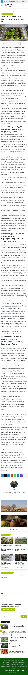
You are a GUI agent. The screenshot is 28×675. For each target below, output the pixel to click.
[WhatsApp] (15, 475)
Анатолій (4, 21)
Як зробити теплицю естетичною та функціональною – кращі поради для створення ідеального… (7, 548)
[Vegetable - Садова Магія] (8, 5)
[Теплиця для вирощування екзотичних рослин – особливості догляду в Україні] (21, 540)
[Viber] (21, 475)
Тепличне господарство (11, 11)
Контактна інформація (14, 672)
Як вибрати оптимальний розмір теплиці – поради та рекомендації (6, 564)
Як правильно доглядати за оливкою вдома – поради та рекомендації (16, 645)
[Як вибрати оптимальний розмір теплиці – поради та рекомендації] (7, 557)
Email (2, 599)
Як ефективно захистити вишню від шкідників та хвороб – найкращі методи (17, 639)
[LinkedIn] (8, 475)
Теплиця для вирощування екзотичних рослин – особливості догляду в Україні (20, 548)
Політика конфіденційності (18, 670)
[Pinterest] (12, 475)
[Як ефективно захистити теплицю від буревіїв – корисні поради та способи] (21, 557)
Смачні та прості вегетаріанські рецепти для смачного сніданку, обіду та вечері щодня (17, 633)
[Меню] (1, 5)
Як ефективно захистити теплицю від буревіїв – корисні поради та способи (20, 564)
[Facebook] (2, 475)
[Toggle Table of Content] (17, 44)
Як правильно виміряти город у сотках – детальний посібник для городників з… (17, 626)
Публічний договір (8, 670)
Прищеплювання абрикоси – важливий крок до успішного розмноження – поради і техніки (17, 651)
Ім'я (2, 593)
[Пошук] (26, 5)
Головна (4, 11)
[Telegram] (18, 475)
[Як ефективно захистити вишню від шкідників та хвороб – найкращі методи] (4, 639)
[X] (5, 475)
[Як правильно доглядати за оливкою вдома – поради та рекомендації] (4, 645)
